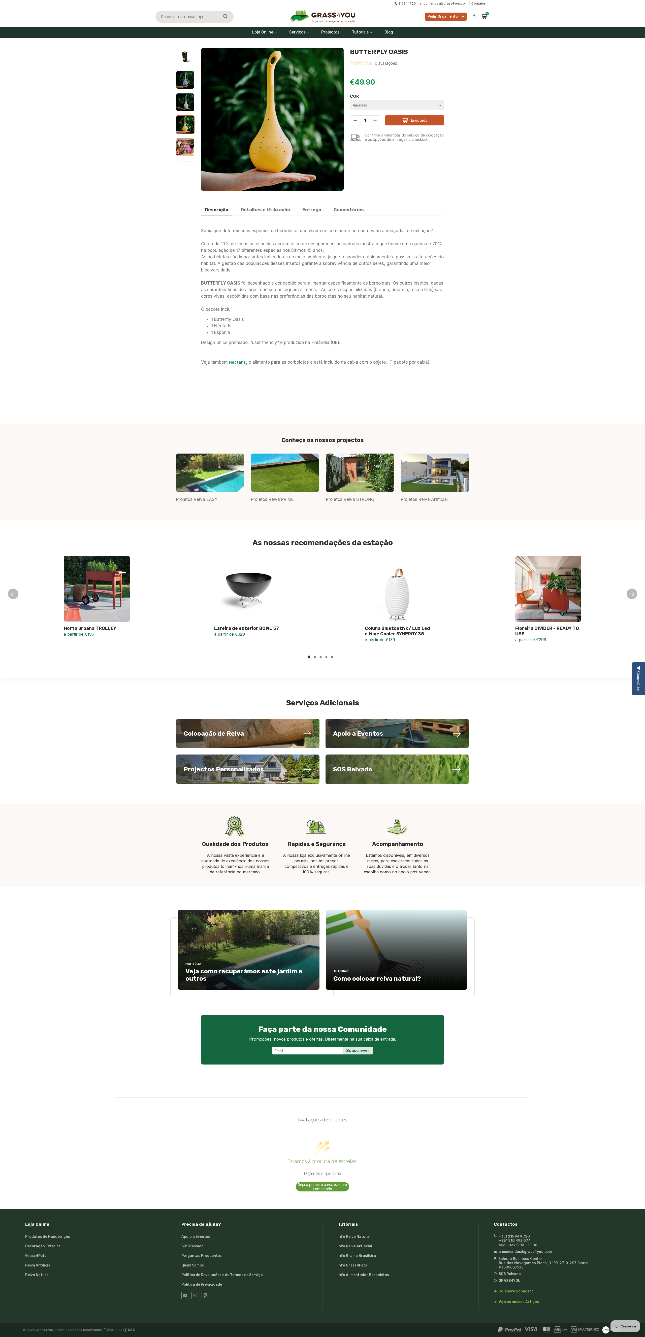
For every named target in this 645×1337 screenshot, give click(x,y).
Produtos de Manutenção (47, 1237)
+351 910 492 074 (515, 1241)
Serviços (297, 32)
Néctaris (237, 362)
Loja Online (263, 32)
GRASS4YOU (509, 1281)
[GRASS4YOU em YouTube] (185, 1298)
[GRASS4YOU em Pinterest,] (205, 1298)
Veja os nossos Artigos (518, 1302)
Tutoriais (361, 32)
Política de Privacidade (201, 1284)
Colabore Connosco (516, 1291)
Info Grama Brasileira (357, 1256)
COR (354, 96)
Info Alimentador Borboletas (363, 1275)
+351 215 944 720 (514, 1236)
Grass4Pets (35, 1256)
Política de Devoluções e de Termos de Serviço (222, 1275)
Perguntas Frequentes (201, 1256)
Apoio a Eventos (195, 1237)
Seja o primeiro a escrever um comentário (322, 1186)
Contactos (506, 1224)
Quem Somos (192, 1265)
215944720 (407, 3)
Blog (388, 32)
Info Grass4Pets (352, 1265)
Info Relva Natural (354, 1237)
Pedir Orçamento (443, 16)
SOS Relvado (192, 1246)
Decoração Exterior (42, 1246)
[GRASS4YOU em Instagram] (195, 1298)
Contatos (478, 3)
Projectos (330, 32)
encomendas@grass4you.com (444, 3)
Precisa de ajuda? (201, 1224)
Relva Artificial (38, 1265)
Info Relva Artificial (355, 1246)
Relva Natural (37, 1275)
